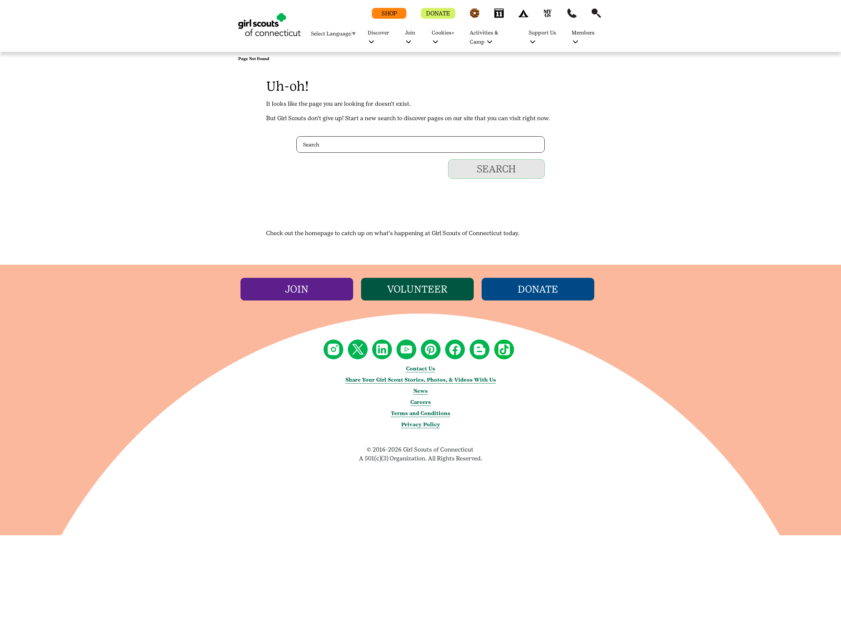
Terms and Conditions (420, 413)
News (420, 391)
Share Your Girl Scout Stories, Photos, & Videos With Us (420, 380)
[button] (475, 16)
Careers (420, 402)
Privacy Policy (420, 424)
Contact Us (420, 369)
